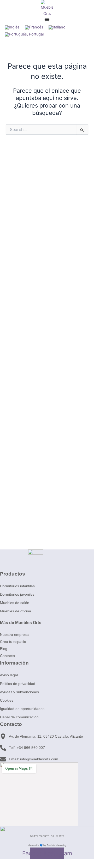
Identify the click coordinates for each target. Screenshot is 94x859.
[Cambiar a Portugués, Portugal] (24, 34)
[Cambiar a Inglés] (12, 27)
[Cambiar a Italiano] (57, 27)
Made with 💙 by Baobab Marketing (47, 845)
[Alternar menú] (47, 19)
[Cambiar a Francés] (34, 27)
